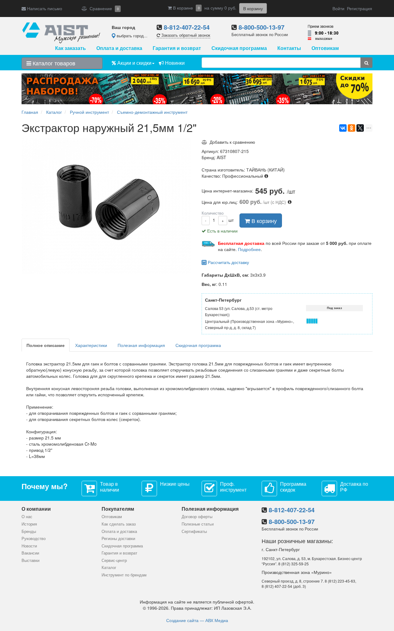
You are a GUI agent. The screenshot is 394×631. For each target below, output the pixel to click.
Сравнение (103, 8)
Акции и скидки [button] (133, 62)
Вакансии (30, 553)
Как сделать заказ (119, 524)
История (29, 524)
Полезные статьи (198, 524)
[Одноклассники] (351, 128)
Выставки (30, 560)
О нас (27, 516)
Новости (29, 546)
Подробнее (249, 249)
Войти (338, 8)
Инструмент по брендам (124, 575)
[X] (360, 128)
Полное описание (45, 345)
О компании (36, 508)
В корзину (263, 221)
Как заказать (70, 48)
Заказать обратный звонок (185, 35)
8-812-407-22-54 (187, 27)
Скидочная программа (239, 48)
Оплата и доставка (119, 48)
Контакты (289, 48)
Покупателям (118, 508)
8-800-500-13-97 (261, 27)
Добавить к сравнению (231, 142)
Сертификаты (194, 531)
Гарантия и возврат (177, 48)
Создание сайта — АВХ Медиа (197, 620)
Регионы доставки (118, 538)
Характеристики (91, 345)
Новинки (174, 62)
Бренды (29, 531)
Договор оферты (197, 516)
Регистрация (359, 8)
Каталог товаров (53, 63)
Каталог (109, 567)
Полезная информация (141, 345)
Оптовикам (325, 48)
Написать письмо (44, 8)
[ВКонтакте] (343, 128)
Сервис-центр (114, 560)
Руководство (34, 538)
